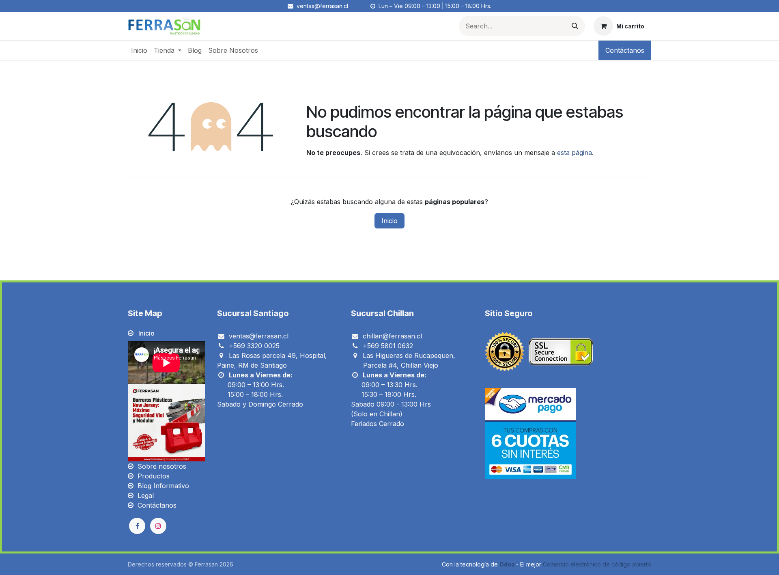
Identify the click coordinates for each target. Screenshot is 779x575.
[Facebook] (137, 526)
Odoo (507, 564)
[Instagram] (158, 526)
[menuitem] (139, 50)
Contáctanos (624, 50)
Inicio (389, 221)
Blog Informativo (163, 486)
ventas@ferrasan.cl (258, 336)
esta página (574, 153)
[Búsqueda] (575, 26)
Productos (154, 476)
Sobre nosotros (162, 466)
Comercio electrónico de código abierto (597, 564)
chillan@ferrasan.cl (392, 336)
